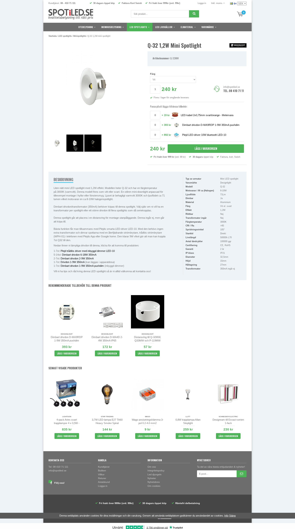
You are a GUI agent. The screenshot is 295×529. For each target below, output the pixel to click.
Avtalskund (104, 482)
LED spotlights (138, 27)
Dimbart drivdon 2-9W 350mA (77, 258)
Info (226, 515)
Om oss (152, 466)
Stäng (232, 515)
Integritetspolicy (156, 470)
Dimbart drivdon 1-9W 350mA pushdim (82, 265)
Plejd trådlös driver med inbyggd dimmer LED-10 (88, 250)
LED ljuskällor (163, 27)
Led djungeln (154, 474)
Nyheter (152, 478)
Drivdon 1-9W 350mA (73, 262)
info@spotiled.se (231, 87)
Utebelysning (85, 27)
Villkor (101, 474)
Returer (102, 478)
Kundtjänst (103, 466)
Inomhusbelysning (111, 27)
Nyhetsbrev (154, 482)
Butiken (102, 470)
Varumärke (207, 27)
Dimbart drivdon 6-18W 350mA (79, 254)
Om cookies (154, 486)
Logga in (202, 3)
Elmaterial (187, 27)
